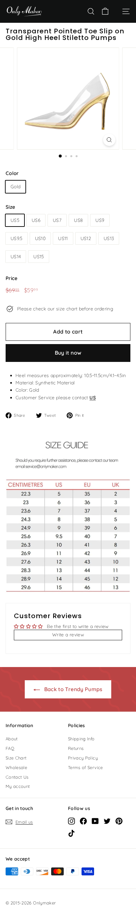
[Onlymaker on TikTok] (71, 833)
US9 (99, 220)
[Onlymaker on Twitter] (107, 821)
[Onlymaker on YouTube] (95, 821)
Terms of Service (85, 767)
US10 (40, 238)
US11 (63, 238)
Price (12, 278)
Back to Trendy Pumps (72, 689)
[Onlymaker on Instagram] (71, 821)
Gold (15, 187)
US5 (15, 220)
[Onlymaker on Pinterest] (119, 821)
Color (12, 173)
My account (18, 786)
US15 (38, 257)
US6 (36, 220)
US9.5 (16, 238)
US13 (109, 238)
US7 (57, 220)
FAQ (10, 748)
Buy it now (68, 352)
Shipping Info (81, 738)
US (92, 398)
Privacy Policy (83, 757)
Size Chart (16, 757)
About (12, 738)
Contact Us (17, 777)
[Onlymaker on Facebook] (83, 821)
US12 (86, 238)
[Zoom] (109, 140)
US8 (78, 220)
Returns (76, 748)
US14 (16, 257)
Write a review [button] (68, 635)
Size (10, 207)
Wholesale (16, 767)
